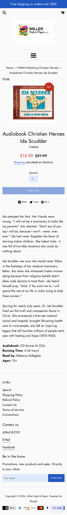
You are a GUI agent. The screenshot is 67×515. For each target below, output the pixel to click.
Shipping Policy (12, 395)
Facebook (8, 447)
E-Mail (6, 439)
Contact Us (9, 405)
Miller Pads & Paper (37, 496)
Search (6, 390)
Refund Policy (11, 400)
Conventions (10, 414)
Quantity (33, 173)
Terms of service (13, 410)
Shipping (19, 162)
